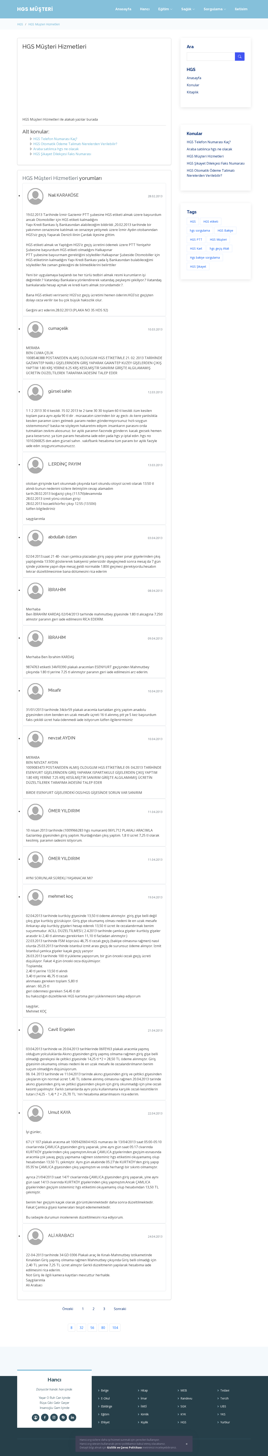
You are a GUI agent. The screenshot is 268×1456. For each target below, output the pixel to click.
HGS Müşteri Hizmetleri (44, 24)
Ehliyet (105, 1422)
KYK (183, 1414)
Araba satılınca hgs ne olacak (56, 149)
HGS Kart (196, 248)
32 (81, 1327)
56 (92, 1327)
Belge (105, 1390)
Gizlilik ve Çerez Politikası (124, 1447)
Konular (193, 85)
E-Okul (105, 1398)
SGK (183, 1406)
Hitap (144, 1390)
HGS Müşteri (218, 239)
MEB (183, 1390)
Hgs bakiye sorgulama (205, 257)
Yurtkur (225, 1422)
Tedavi (224, 1390)
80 (103, 1327)
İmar (144, 1398)
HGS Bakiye (225, 230)
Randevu (186, 1398)
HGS (20, 24)
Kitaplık (192, 92)
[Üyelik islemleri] (35, 1417)
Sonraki (120, 1308)
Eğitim (105, 1414)
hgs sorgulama (200, 230)
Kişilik (144, 1422)
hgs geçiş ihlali (219, 248)
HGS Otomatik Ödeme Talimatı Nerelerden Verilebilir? (75, 144)
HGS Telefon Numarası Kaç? (55, 139)
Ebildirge (106, 1406)
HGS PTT (196, 239)
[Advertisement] (89, 84)
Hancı (144, 9)
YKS (222, 1414)
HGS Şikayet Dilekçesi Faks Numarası (62, 154)
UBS (223, 1406)
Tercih (224, 1398)
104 (115, 1327)
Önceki (67, 1308)
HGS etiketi (210, 221)
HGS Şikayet (198, 266)
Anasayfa (123, 9)
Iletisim (241, 9)
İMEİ (144, 1406)
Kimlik (145, 1414)
